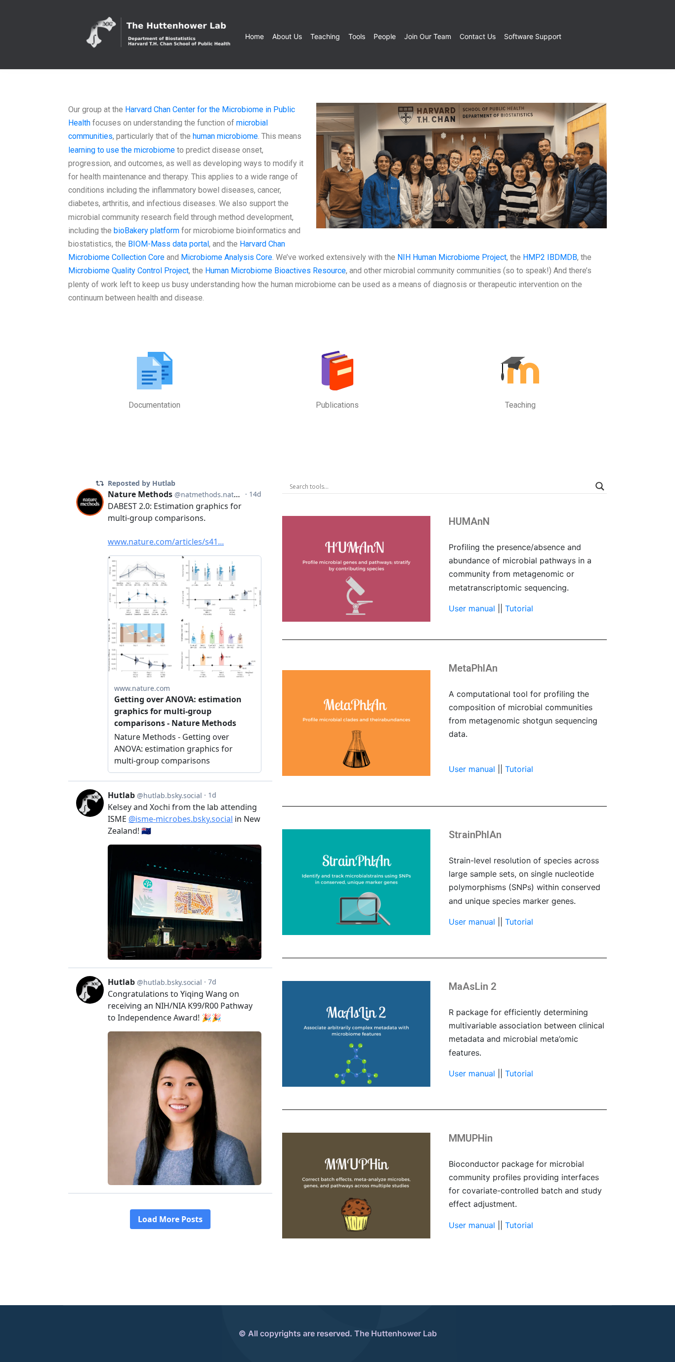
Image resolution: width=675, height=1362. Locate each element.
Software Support (532, 36)
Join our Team (427, 36)
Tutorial (519, 608)
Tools (356, 36)
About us (287, 36)
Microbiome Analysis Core (226, 257)
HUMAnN (469, 521)
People (385, 36)
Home (254, 36)
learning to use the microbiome (121, 150)
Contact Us (478, 36)
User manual (473, 608)
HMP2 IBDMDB (550, 257)
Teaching (325, 36)
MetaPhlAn (473, 668)
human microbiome (225, 136)
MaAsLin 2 (472, 986)
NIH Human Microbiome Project (451, 257)
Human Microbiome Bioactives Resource (275, 270)
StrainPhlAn (475, 835)
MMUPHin (471, 1138)
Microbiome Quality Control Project (128, 270)
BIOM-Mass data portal (168, 244)
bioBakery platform (146, 230)
